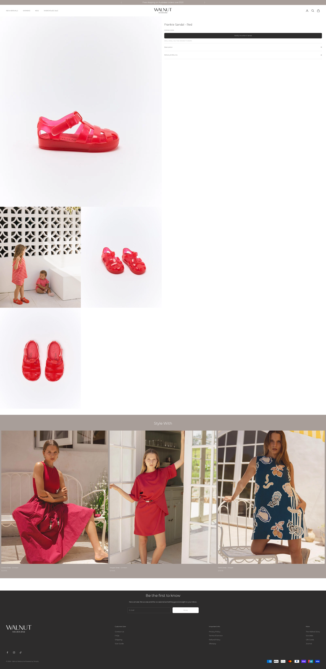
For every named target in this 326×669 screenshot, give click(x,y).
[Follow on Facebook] (7, 652)
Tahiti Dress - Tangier (225, 568)
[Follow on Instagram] (14, 652)
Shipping (118, 640)
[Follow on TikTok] (20, 652)
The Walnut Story (313, 632)
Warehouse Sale (51, 11)
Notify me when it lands (243, 35)
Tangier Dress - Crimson (118, 568)
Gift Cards (310, 640)
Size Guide (119, 644)
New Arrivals (12, 11)
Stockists (309, 636)
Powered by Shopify (32, 661)
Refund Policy (214, 640)
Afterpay (212, 644)
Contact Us (119, 632)
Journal (309, 644)
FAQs (117, 636)
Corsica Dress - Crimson (9, 568)
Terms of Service (216, 636)
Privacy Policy (214, 632)
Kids (37, 11)
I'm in (186, 610)
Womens (26, 11)
